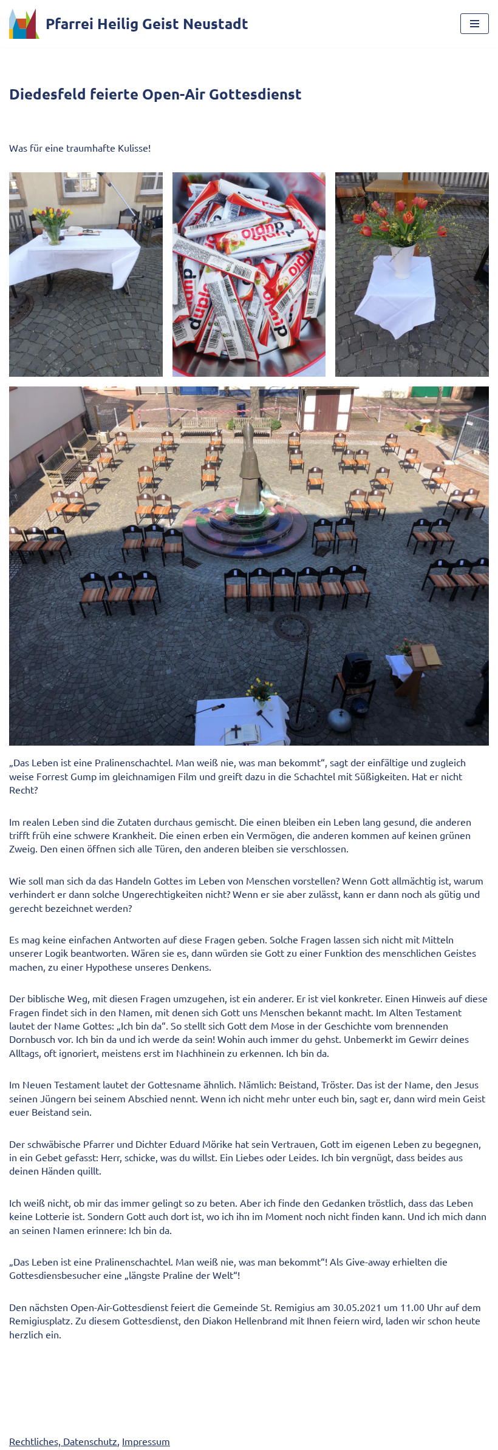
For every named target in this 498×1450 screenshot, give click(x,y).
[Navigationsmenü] (474, 23)
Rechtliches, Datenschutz (63, 1441)
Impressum (146, 1441)
